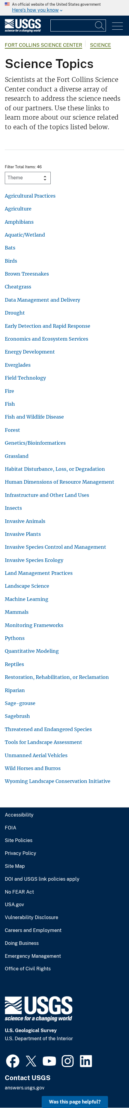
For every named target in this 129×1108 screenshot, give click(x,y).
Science (100, 45)
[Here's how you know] (64, 8)
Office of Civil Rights (28, 969)
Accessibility (19, 815)
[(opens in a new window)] (13, 1060)
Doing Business (22, 943)
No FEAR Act (19, 892)
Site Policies (18, 840)
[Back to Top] (107, 1086)
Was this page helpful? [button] (75, 1102)
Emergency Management (33, 956)
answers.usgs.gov (24, 1088)
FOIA (10, 828)
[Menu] (117, 26)
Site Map (15, 866)
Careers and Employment (33, 930)
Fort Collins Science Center (43, 45)
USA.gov (14, 904)
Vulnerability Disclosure (31, 917)
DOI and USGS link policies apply (42, 879)
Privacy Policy (20, 853)
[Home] (23, 31)
